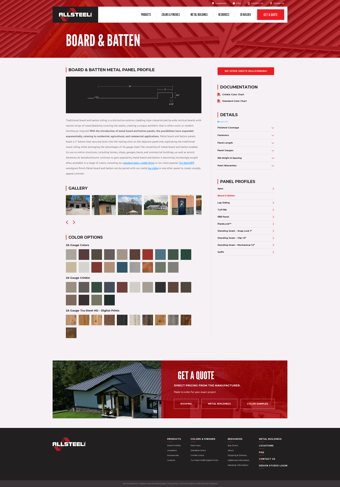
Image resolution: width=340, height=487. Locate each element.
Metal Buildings (199, 15)
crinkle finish (147, 163)
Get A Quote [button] (271, 15)
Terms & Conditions (188, 484)
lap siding (153, 168)
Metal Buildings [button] (219, 404)
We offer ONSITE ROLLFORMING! (246, 71)
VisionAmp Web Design (156, 484)
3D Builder (245, 15)
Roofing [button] (186, 404)
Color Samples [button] (257, 404)
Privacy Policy (172, 484)
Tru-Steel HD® (186, 163)
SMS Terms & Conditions (207, 484)
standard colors (131, 163)
